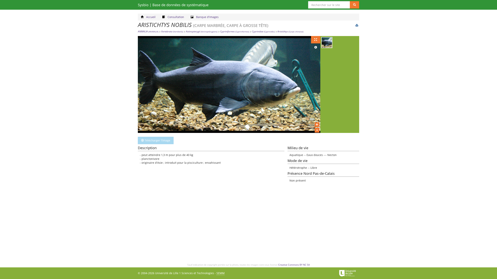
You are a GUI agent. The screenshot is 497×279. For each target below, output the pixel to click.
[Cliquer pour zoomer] (317, 124)
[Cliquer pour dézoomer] (317, 130)
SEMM (220, 273)
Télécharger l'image (157, 140)
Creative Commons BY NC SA (294, 264)
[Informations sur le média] (315, 47)
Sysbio (173, 5)
